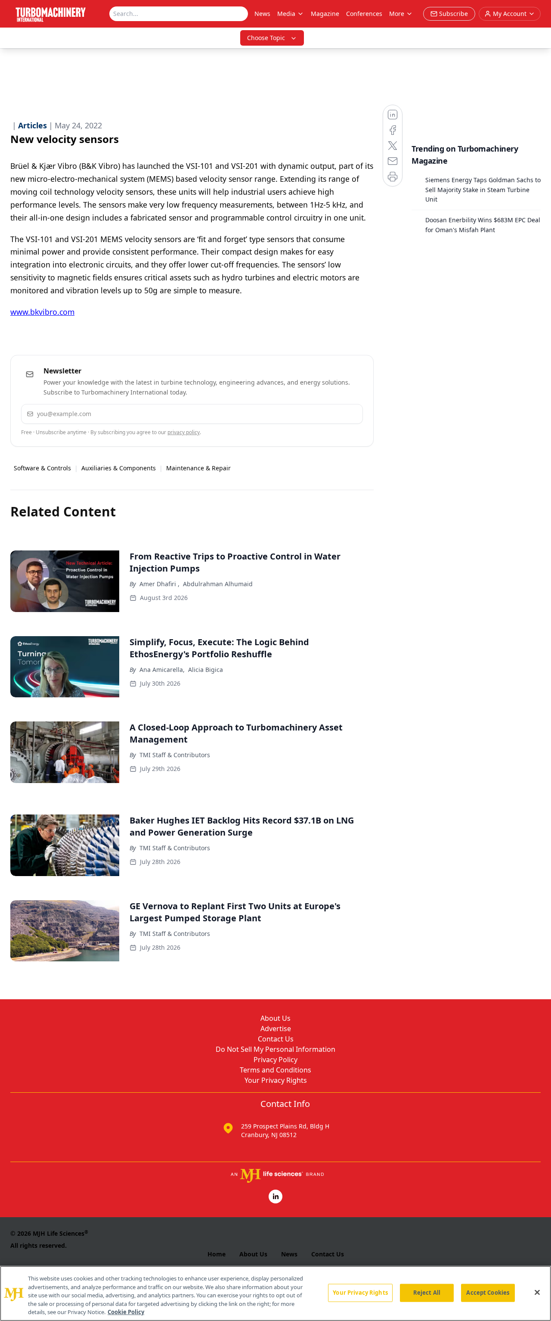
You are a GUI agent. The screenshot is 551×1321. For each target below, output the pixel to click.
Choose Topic (266, 38)
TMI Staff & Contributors (174, 755)
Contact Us (276, 1039)
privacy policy (183, 432)
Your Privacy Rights (276, 1080)
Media (286, 13)
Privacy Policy (275, 1059)
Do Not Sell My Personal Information (275, 1049)
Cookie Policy (126, 1312)
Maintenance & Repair (198, 468)
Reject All (426, 1292)
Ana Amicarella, (162, 669)
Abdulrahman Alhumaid (218, 584)
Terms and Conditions (275, 1070)
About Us (275, 1018)
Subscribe (330, 414)
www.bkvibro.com (42, 312)
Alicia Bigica (205, 669)
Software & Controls (42, 468)
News (262, 13)
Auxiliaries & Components (118, 468)
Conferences (364, 13)
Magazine (325, 13)
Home (216, 1254)
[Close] (537, 1292)
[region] (275, 1293)
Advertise (275, 1028)
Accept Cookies (487, 1292)
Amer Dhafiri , (159, 584)
